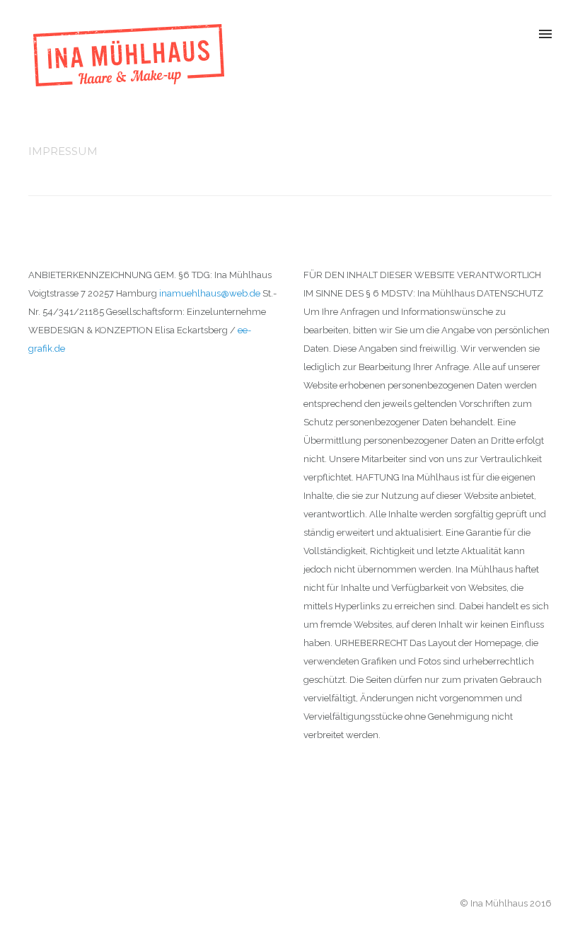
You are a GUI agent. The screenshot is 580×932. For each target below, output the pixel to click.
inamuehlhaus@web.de (209, 293)
